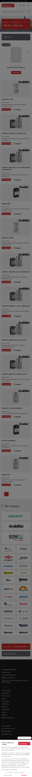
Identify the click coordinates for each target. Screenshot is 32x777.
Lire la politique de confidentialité (9, 769)
